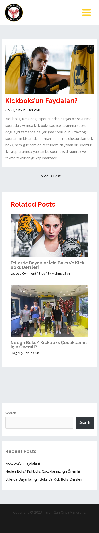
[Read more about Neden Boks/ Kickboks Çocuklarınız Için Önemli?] (49, 310)
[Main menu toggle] (86, 12)
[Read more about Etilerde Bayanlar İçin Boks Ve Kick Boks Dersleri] (49, 235)
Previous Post (49, 175)
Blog (11, 109)
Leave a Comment (23, 273)
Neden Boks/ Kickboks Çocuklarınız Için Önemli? (49, 344)
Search (10, 413)
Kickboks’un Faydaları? (23, 463)
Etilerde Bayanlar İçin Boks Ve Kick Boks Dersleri (47, 265)
